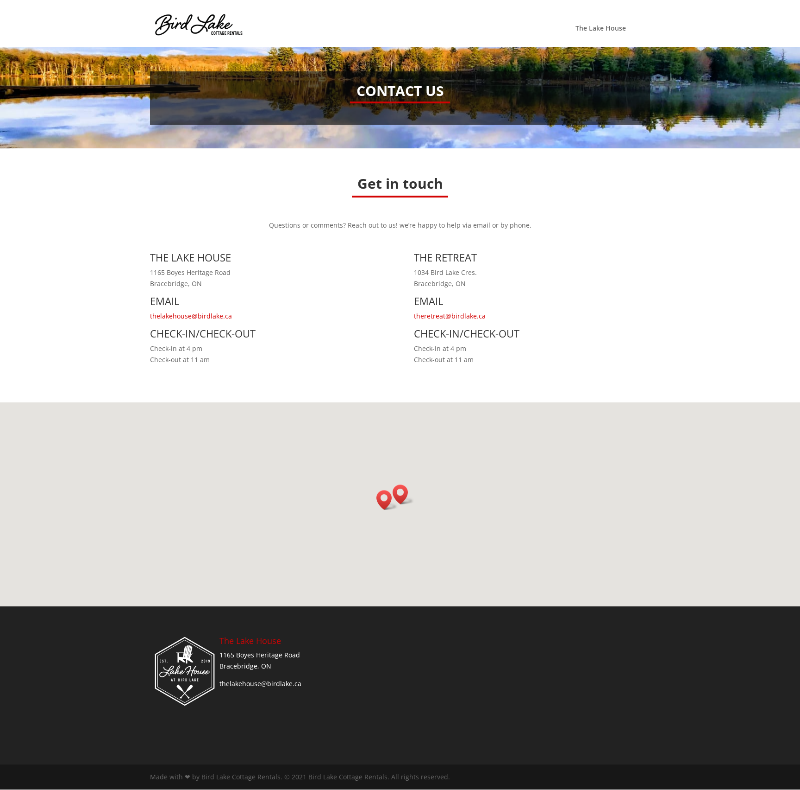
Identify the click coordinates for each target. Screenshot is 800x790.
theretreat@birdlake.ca (450, 316)
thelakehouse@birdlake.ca (191, 316)
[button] (387, 500)
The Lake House (600, 28)
